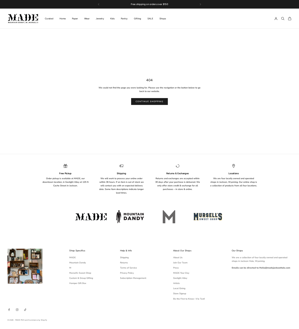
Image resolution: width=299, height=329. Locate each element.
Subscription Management (133, 278)
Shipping (124, 257)
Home (62, 18)
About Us (178, 257)
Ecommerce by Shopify (37, 320)
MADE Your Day (181, 272)
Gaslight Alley (180, 278)
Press (176, 267)
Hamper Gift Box (77, 283)
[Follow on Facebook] (9, 309)
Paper (75, 18)
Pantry (124, 18)
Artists (176, 283)
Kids (112, 18)
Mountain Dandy (77, 262)
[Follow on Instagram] (17, 309)
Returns (124, 262)
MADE (72, 257)
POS (22, 320)
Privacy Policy (127, 272)
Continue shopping (149, 101)
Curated (49, 18)
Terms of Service (128, 267)
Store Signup (179, 293)
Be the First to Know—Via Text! (189, 298)
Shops (162, 18)
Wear (87, 18)
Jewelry (100, 18)
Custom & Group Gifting (81, 278)
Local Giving (179, 288)
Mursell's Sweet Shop (80, 272)
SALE (150, 18)
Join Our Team (180, 262)
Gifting (137, 18)
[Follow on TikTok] (25, 309)
